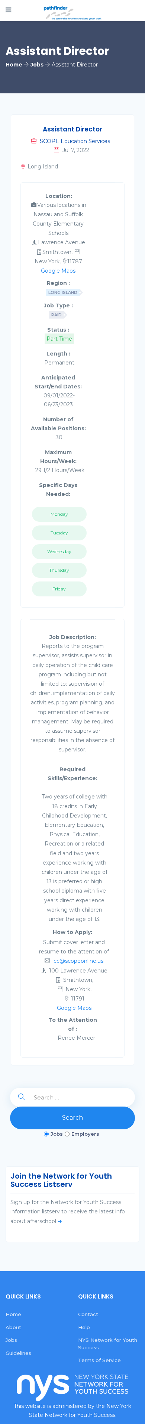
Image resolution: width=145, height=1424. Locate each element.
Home (13, 1314)
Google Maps (58, 270)
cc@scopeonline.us (78, 961)
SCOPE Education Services (75, 141)
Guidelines (18, 1353)
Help (84, 1327)
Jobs (57, 1134)
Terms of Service (99, 1360)
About (13, 1327)
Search (72, 1117)
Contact (88, 1314)
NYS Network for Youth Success (107, 1343)
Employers (85, 1134)
